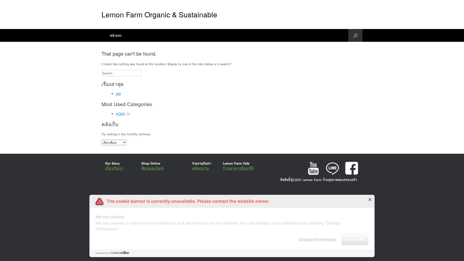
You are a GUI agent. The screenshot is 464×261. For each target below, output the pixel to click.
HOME (120, 113)
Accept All (354, 239)
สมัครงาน (200, 168)
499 (118, 93)
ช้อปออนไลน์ (152, 168)
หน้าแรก (116, 35)
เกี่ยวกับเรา (114, 168)
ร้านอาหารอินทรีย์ (238, 168)
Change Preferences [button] (317, 239)
